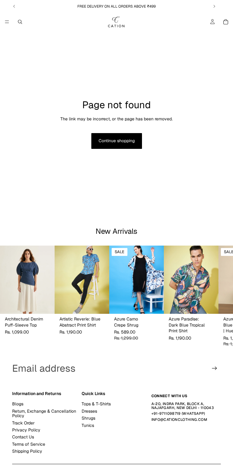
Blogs (17, 404)
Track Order (23, 423)
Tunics (88, 425)
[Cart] (225, 21)
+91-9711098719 (166, 413)
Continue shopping (117, 140)
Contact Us (23, 437)
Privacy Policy (26, 430)
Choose (50, 304)
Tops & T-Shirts (96, 404)
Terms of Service (28, 444)
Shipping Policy (27, 451)
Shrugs (88, 418)
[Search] (20, 21)
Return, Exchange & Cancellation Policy (44, 413)
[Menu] (7, 22)
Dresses (89, 411)
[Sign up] (214, 368)
